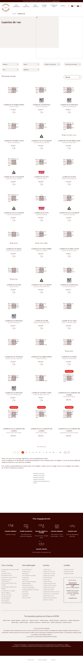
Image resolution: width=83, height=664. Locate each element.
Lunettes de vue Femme (38, 473)
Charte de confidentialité (28, 587)
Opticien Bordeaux (54, 620)
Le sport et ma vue (6, 573)
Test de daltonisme (6, 596)
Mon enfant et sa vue (6, 575)
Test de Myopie (5, 600)
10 (53, 452)
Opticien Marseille (15, 620)
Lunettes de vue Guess (48, 587)
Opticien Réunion (67, 622)
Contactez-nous (26, 571)
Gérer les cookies (26, 597)
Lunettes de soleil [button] (54, 5)
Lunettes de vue (47, 569)
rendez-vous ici (56, 1)
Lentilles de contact (69, 569)
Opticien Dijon (14, 622)
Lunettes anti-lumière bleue (50, 597)
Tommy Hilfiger (41, 249)
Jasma (69, 321)
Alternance (41, 105)
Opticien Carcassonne (35, 622)
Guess (14, 285)
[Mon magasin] (75, 6)
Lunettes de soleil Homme (49, 585)
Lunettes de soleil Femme (49, 583)
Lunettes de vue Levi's (48, 595)
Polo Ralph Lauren (69, 141)
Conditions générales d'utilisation (30, 589)
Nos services (25, 579)
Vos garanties (25, 577)
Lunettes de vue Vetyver (38, 479)
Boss (69, 177)
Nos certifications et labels (29, 575)
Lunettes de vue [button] (44, 5)
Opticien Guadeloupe (56, 622)
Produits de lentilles (69, 573)
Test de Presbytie (5, 598)
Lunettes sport (46, 579)
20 (60, 452)
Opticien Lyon (24, 620)
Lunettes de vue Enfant (38, 477)
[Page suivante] (65, 452)
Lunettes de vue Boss (48, 589)
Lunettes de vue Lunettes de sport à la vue (41, 482)
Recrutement (25, 573)
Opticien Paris (6, 620)
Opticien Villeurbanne (73, 620)
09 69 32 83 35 (73, 583)
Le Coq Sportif (41, 141)
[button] (78, 6)
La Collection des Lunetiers (69, 394)
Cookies (53, 659)
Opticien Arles (63, 620)
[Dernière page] (68, 452)
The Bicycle (14, 357)
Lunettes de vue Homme (39, 475)
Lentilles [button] (62, 5)
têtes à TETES (14, 141)
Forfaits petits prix (47, 577)
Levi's (41, 177)
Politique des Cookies (27, 585)
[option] (10, 64)
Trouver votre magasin (64, 466)
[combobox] (10, 64)
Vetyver (13, 249)
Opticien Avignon (24, 622)
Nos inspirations (26, 5)
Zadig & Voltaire (14, 105)
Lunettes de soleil (47, 581)
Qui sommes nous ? (27, 569)
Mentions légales (26, 583)
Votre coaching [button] (35, 5)
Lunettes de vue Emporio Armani (51, 591)
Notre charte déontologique (29, 581)
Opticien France (46, 622)
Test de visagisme (5, 592)
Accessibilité (25, 593)
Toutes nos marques (48, 599)
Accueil (14, 13)
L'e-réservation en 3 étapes (8, 590)
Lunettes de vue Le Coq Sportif (51, 593)
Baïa (41, 321)
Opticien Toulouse (34, 620)
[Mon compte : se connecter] (81, 6)
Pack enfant (25, 595)
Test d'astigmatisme (6, 602)
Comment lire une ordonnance (9, 577)
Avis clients (25, 591)
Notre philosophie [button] (16, 5)
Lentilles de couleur (69, 571)
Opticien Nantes (44, 620)
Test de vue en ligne (6, 594)
